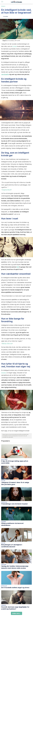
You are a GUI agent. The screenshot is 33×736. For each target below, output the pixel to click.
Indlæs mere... (16, 613)
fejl (18, 267)
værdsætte (5, 74)
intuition (3, 373)
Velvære (3, 6)
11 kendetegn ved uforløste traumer (14, 504)
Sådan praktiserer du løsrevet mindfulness (12, 524)
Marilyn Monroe (7, 343)
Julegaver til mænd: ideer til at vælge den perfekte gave (15, 483)
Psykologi (4, 502)
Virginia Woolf (6, 190)
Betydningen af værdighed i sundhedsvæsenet (11, 546)
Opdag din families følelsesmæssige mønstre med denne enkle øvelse (14, 567)
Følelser (3, 564)
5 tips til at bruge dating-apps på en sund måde (14, 462)
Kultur (3, 480)
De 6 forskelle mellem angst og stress (15, 587)
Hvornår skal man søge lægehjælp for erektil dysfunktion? (15, 608)
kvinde (14, 46)
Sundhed (3, 605)
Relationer (4, 459)
